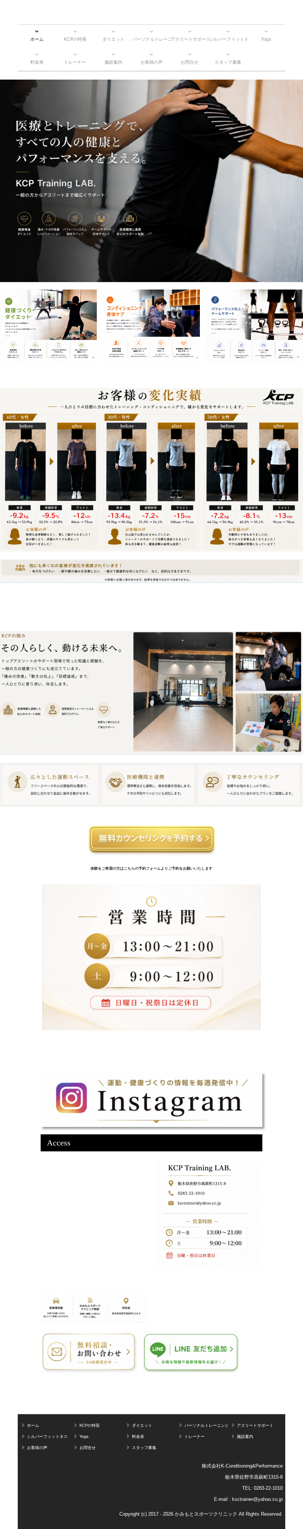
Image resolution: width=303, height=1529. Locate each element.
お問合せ (189, 62)
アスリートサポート (190, 39)
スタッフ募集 (228, 62)
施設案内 (113, 62)
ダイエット (113, 39)
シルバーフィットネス (228, 39)
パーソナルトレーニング (151, 39)
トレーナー (75, 62)
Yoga (266, 39)
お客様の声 (151, 62)
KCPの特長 (75, 39)
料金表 (37, 62)
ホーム (37, 39)
